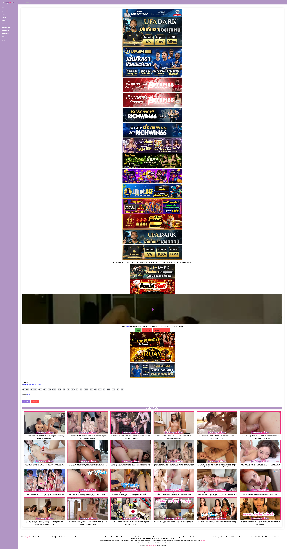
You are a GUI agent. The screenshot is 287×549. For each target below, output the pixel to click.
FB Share (157, 330)
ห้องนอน (59, 389)
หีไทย (64, 389)
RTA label (203, 540)
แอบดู (45, 389)
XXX (27, 384)
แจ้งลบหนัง (34, 402)
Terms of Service (168, 543)
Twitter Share (147, 330)
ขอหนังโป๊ (26, 402)
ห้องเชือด (54, 389)
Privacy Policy (160, 543)
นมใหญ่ (68, 389)
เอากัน (49, 389)
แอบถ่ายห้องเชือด (33, 389)
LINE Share (165, 330)
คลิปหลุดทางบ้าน (35, 384)
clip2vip (108, 389)
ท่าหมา (77, 389)
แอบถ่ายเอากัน (26, 389)
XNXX (118, 389)
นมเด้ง (72, 389)
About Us (135, 543)
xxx (96, 389)
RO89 (122, 389)
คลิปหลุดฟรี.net (28, 537)
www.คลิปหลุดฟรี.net (152, 545)
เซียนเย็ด (29, 395)
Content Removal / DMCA (150, 543)
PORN (24, 384)
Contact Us (140, 543)
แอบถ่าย (39, 384)
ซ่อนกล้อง (86, 389)
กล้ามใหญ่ (91, 389)
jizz (104, 389)
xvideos (100, 389)
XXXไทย (113, 389)
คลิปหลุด (29, 384)
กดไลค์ (138, 330)
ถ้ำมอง (81, 389)
